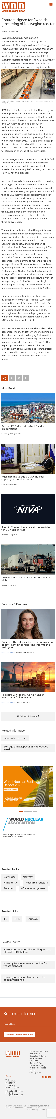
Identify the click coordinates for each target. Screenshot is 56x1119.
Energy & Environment (38, 1052)
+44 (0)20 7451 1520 (14, 1095)
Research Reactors (15, 738)
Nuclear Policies (36, 1059)
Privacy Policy (32, 1110)
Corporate (33, 1061)
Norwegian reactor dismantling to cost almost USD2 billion (27, 951)
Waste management (33, 888)
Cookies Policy (45, 1110)
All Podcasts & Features (27, 716)
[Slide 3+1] (35, 811)
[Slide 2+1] (30, 811)
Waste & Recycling (37, 1066)
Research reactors (37, 883)
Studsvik (33, 919)
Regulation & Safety (37, 1056)
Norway (28, 877)
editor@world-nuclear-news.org (14, 1092)
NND (17, 919)
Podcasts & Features (8, 652)
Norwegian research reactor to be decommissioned (24, 978)
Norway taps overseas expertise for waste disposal (25, 964)
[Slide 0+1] (21, 811)
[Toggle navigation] (51, 4)
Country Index (35, 1073)
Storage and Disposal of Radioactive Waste (26, 748)
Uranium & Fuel (35, 1063)
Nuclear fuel (11, 883)
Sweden (9, 888)
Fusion (32, 1070)
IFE (5, 919)
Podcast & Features (37, 1068)
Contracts (9, 877)
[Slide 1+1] (26, 811)
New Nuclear (34, 1054)
